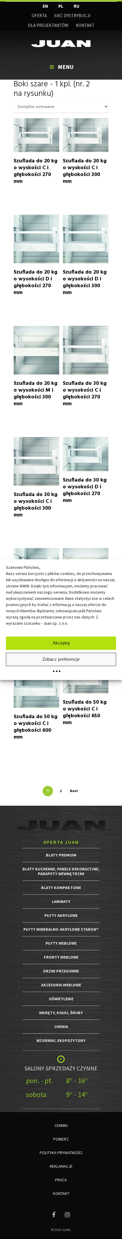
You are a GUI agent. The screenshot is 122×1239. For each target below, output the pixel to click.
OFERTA (39, 15)
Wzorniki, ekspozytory (61, 1040)
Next (74, 791)
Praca (61, 1180)
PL (60, 6)
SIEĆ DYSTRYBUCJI (72, 15)
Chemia (61, 1026)
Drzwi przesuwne (61, 971)
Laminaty (61, 901)
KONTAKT (85, 25)
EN (45, 6)
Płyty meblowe (61, 943)
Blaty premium (61, 855)
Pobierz (61, 1139)
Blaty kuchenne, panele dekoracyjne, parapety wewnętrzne (61, 871)
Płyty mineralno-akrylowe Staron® (61, 929)
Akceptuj (61, 642)
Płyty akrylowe (61, 915)
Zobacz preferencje (61, 659)
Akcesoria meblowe (61, 985)
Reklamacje (61, 1166)
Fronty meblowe (61, 957)
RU (76, 6)
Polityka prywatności (61, 1152)
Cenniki (61, 1125)
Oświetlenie (61, 998)
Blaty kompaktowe (61, 887)
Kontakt (61, 1193)
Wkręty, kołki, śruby (61, 1012)
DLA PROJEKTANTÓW (48, 25)
